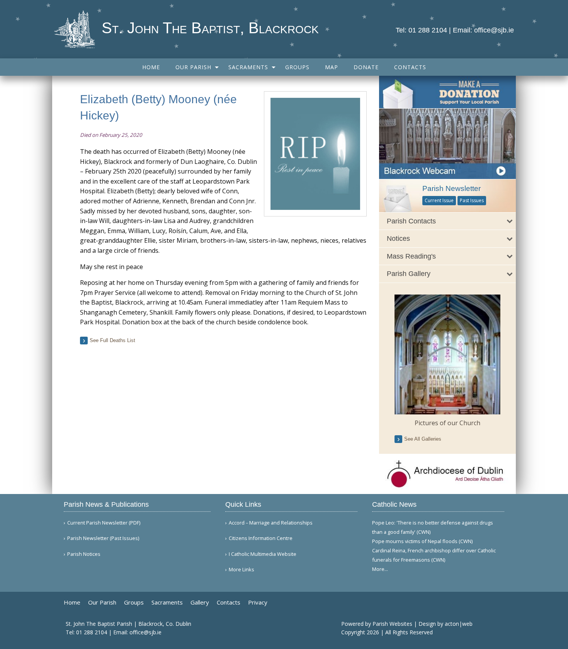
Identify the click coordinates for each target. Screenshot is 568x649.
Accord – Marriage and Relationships (271, 522)
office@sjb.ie (494, 30)
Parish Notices (83, 554)
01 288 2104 (427, 30)
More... (380, 569)
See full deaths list (112, 340)
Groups (297, 67)
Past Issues (472, 200)
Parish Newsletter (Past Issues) (103, 538)
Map (331, 67)
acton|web (459, 623)
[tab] (447, 221)
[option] (447, 361)
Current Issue (439, 200)
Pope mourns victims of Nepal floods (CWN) (422, 541)
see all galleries (422, 439)
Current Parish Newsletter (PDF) (103, 522)
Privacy (257, 602)
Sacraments (248, 67)
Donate (366, 67)
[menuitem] (151, 67)
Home (151, 67)
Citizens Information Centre (261, 538)
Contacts (410, 67)
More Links (241, 569)
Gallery (199, 602)
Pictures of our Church (447, 423)
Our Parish (193, 67)
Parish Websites (392, 623)
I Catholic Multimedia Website (262, 554)
